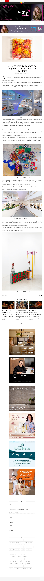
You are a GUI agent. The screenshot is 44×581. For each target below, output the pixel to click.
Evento (30, 551)
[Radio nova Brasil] (22, 32)
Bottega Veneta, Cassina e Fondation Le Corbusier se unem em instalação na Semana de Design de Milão (8, 314)
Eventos (10, 517)
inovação (25, 556)
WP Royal (9, 578)
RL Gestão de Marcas (38, 578)
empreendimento (13, 551)
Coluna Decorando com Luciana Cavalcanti (17, 506)
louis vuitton (13, 561)
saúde (11, 568)
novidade (28, 563)
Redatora (5, 295)
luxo (20, 561)
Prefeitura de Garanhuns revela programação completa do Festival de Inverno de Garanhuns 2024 (35, 314)
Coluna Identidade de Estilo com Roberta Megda (18, 509)
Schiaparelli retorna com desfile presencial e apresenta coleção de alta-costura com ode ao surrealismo (22, 314)
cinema (31, 547)
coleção (12, 549)
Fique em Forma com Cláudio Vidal (16, 520)
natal (16, 563)
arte (11, 544)
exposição (23, 554)
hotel (19, 556)
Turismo (26, 570)
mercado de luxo (27, 561)
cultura (18, 549)
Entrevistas (11, 514)
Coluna (10, 504)
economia (29, 549)
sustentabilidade (27, 568)
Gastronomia (13, 556)
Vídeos (10, 533)
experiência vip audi (14, 554)
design (23, 549)
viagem (31, 570)
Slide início (11, 530)
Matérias (11, 522)
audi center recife (22, 544)
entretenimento (23, 551)
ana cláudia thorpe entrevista (17, 542)
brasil (26, 547)
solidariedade (18, 568)
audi (15, 544)
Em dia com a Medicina (13, 512)
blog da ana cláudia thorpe (16, 547)
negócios (22, 563)
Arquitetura (29, 542)
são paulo (12, 570)
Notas (10, 525)
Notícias (22, 63)
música (11, 563)
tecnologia (19, 570)
